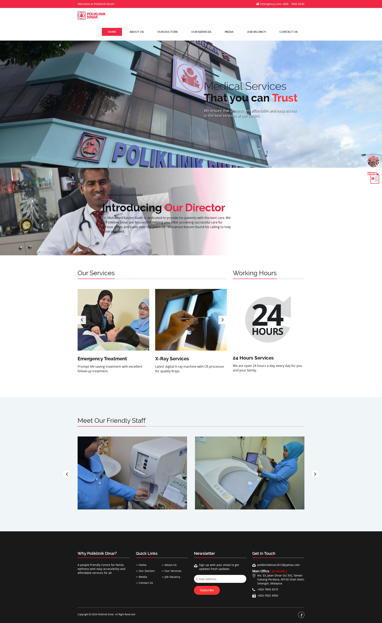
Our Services (201, 31)
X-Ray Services (172, 359)
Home (112, 31)
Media (229, 31)
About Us (137, 31)
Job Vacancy (256, 31)
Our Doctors (167, 31)
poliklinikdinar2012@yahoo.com (278, 565)
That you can (125, 98)
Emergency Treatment (102, 359)
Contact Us (289, 31)
